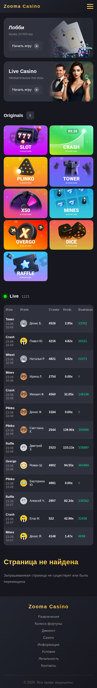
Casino (48, 638)
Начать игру (22, 46)
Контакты (48, 666)
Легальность (49, 659)
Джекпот (48, 631)
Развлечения (48, 617)
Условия (48, 652)
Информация (48, 645)
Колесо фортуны (48, 624)
